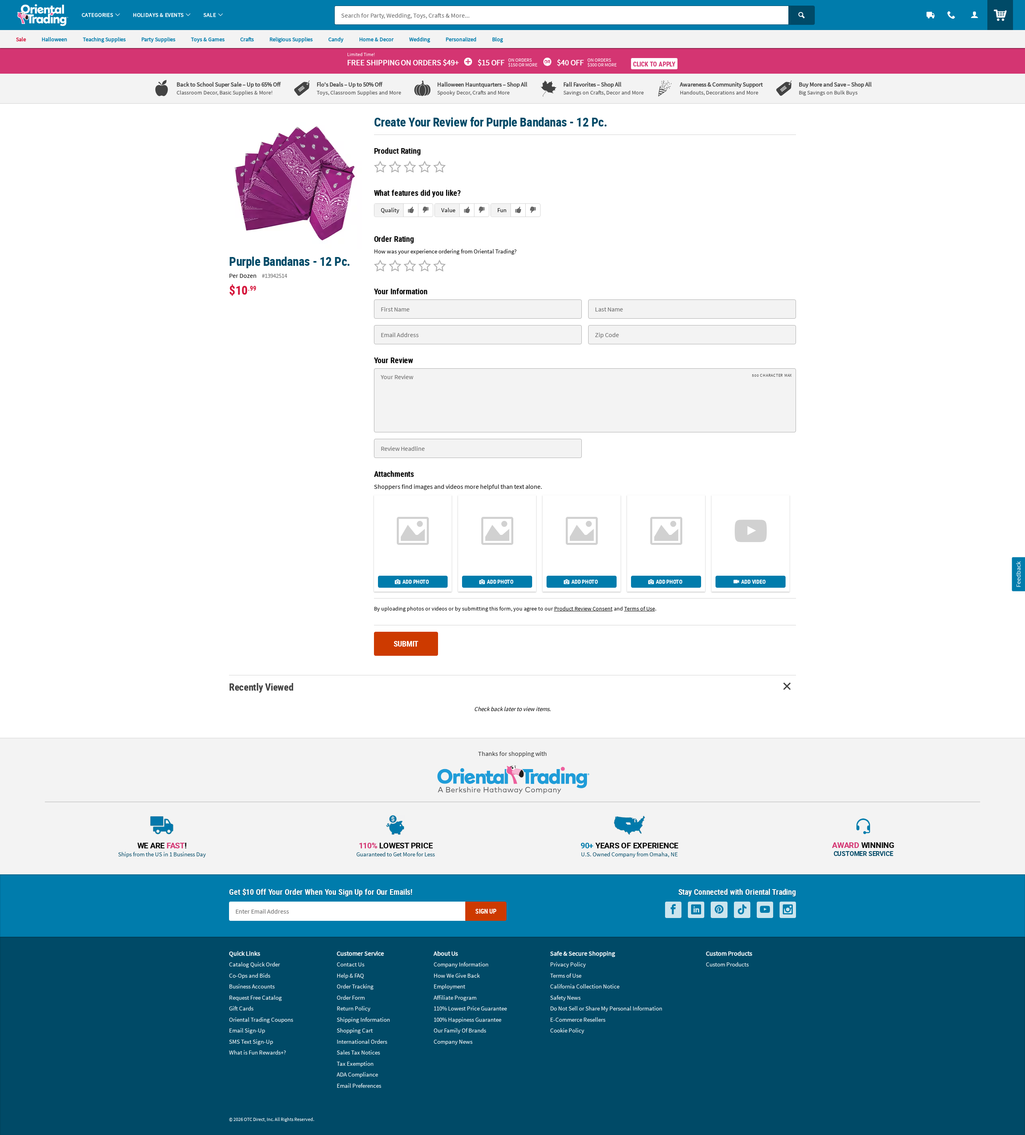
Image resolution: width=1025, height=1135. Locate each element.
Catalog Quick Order (254, 964)
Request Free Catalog (255, 997)
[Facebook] (673, 910)
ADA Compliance (357, 1074)
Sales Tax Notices (358, 1052)
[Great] (423, 168)
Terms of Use (565, 975)
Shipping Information (363, 1019)
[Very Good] (408, 168)
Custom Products (727, 964)
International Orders (362, 1041)
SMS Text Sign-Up (251, 1041)
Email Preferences (359, 1085)
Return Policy (353, 1008)
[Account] (974, 15)
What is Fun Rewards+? (257, 1052)
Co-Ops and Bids (249, 975)
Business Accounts (252, 986)
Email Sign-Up (247, 1030)
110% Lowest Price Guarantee (470, 1008)
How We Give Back (457, 975)
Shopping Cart (355, 1030)
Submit (406, 643)
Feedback (1018, 574)
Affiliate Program (455, 997)
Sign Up (485, 911)
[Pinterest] (719, 910)
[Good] (393, 168)
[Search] (801, 15)
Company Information (461, 964)
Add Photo (415, 581)
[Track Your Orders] (930, 15)
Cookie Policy (567, 1030)
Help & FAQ (350, 975)
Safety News (565, 997)
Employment (449, 986)
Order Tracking (355, 986)
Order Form (351, 997)
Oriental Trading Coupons (261, 1019)
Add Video (753, 581)
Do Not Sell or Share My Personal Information (606, 1008)
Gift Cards (241, 1008)
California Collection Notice (584, 986)
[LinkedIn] (696, 910)
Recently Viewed (261, 686)
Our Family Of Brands (460, 1030)
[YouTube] (765, 910)
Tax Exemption (355, 1063)
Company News (453, 1041)
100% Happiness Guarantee (467, 1019)
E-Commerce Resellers (577, 1019)
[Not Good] (380, 168)
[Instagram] (788, 910)
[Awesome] (438, 168)
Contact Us (350, 964)
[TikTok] (742, 910)
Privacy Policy (568, 964)
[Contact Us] (951, 15)
